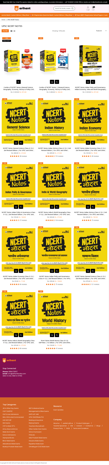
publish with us (68, 423)
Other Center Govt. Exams (38, 429)
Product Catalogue (83, 423)
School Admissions (9, 435)
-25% (4, 99)
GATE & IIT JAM (34, 414)
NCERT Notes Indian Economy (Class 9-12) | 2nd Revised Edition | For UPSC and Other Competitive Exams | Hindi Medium (18, 277)
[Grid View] (11, 31)
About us (56, 423)
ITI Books (32, 435)
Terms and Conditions (80, 428)
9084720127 (13, 372)
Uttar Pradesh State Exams (38, 438)
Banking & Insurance (36, 420)
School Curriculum (35, 432)
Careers (79, 426)
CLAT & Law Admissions (11, 414)
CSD (71, 426)
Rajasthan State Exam (36, 444)
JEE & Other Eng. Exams (11, 408)
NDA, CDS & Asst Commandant (13, 417)
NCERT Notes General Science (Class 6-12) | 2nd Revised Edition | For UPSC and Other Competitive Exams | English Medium (18, 149)
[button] (93, 9)
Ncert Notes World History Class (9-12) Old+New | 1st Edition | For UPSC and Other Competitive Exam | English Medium (54, 342)
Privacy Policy (58, 428)
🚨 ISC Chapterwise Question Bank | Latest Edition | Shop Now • (44, 15)
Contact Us (89, 426)
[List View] (14, 31)
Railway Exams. (34, 423)
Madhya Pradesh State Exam (12, 447)
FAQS (68, 428)
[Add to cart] (52, 82)
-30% (6, 38)
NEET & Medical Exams (36, 408)
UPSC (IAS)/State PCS (36, 417)
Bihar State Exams (9, 441)
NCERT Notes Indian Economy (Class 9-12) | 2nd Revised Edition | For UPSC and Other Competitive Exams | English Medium (90, 149)
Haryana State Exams (36, 441)
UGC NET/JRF (7, 420)
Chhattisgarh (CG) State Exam (39, 447)
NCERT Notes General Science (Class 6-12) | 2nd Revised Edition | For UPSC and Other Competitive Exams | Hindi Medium (90, 277)
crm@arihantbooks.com (17, 374)
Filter (5, 31)
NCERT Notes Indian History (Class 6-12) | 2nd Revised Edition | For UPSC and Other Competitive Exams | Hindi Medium (90, 213)
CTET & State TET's (9, 426)
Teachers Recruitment (36, 426)
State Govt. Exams (9, 432)
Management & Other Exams (39, 411)
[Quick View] (18, 82)
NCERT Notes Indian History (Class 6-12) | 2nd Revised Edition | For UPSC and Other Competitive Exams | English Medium (54, 149)
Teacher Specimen (60, 426)
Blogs (98, 426)
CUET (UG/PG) (7, 411)
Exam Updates (58, 410)
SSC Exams (6, 423)
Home (3, 20)
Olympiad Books (8, 438)
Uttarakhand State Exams (11, 444)
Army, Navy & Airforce (10, 429)
